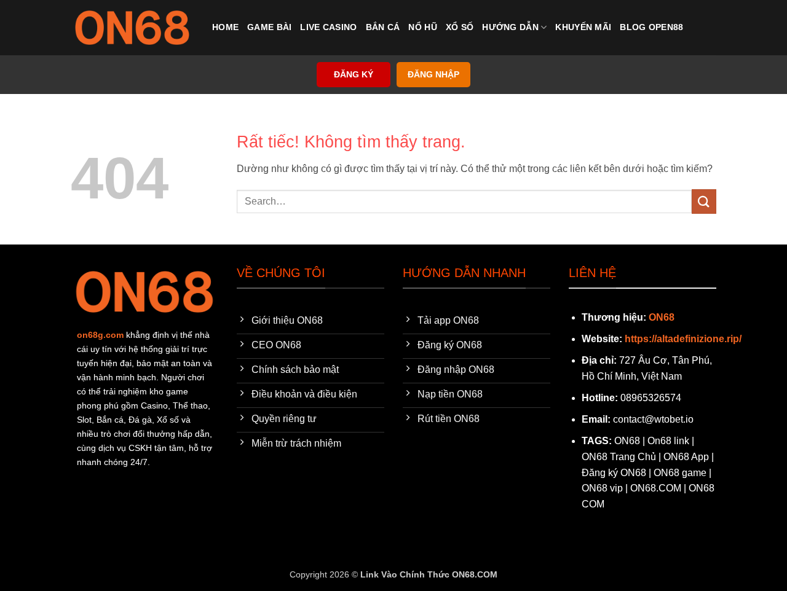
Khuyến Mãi (583, 27)
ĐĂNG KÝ (353, 74)
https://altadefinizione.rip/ (683, 339)
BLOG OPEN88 (651, 27)
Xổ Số (459, 27)
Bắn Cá (383, 27)
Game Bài (269, 27)
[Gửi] (704, 201)
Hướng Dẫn (510, 27)
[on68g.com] (132, 28)
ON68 (661, 317)
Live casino (328, 27)
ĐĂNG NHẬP (433, 74)
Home (225, 27)
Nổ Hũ (422, 27)
